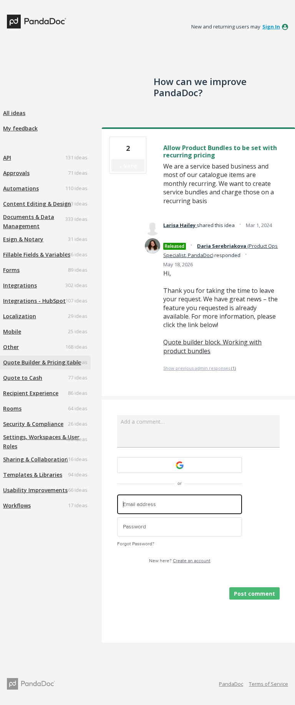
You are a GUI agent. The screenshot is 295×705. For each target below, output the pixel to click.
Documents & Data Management (28, 221)
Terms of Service (268, 683)
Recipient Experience (30, 393)
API (7, 157)
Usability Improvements (35, 490)
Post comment (254, 593)
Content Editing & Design (37, 203)
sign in (271, 26)
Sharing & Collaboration (35, 459)
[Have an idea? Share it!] (36, 21)
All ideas (14, 113)
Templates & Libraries (32, 474)
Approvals (16, 173)
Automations (21, 188)
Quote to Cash (22, 377)
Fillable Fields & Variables (36, 254)
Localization (19, 316)
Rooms (12, 408)
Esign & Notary (23, 239)
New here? (179, 561)
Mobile (12, 331)
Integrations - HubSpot (34, 300)
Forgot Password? (135, 544)
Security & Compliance (33, 424)
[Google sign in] (179, 465)
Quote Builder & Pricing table (42, 362)
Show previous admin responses (199, 368)
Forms (11, 270)
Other (11, 347)
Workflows (17, 505)
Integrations (20, 285)
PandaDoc (231, 683)
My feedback (20, 128)
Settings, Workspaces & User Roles (41, 441)
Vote (130, 165)
